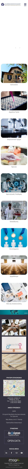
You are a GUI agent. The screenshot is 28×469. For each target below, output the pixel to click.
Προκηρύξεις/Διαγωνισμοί (14, 422)
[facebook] (11, 453)
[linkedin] (6, 453)
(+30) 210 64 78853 (15, 402)
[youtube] (22, 453)
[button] (14, 386)
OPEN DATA (14, 440)
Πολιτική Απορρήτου (14, 465)
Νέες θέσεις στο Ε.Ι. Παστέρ (14, 419)
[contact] (17, 453)
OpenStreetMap (16, 395)
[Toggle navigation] (25, 4)
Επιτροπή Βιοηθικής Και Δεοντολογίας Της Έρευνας (14, 415)
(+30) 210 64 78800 (15, 401)
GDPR (14, 411)
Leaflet (10, 395)
